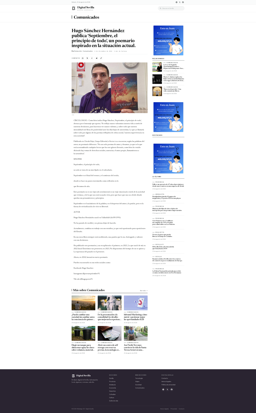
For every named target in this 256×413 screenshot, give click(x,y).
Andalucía (112, 385)
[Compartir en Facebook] (92, 58)
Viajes (137, 381)
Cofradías (112, 394)
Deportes (112, 391)
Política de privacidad (168, 385)
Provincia (112, 381)
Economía (112, 388)
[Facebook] (182, 2)
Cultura (111, 397)
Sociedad (138, 385)
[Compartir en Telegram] (96, 58)
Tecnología (139, 378)
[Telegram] (176, 2)
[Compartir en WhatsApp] (83, 58)
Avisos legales (166, 381)
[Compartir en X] (87, 58)
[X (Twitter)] (179, 2)
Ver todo (143, 290)
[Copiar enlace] (101, 58)
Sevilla (111, 378)
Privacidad (174, 409)
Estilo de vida (113, 401)
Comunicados (86, 17)
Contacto (165, 378)
